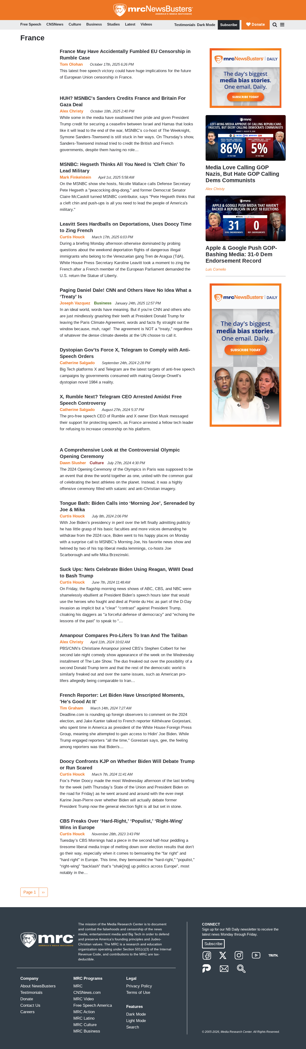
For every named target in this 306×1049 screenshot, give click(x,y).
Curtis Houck (72, 237)
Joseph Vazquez (75, 303)
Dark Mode (206, 25)
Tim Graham (71, 708)
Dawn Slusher (73, 463)
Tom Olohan (71, 64)
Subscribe (228, 25)
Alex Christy (71, 111)
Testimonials (184, 25)
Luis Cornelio (216, 269)
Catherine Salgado (77, 363)
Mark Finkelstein (75, 177)
